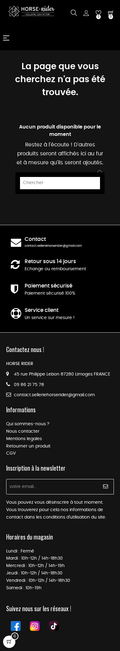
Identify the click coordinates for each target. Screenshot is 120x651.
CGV (11, 453)
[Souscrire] (106, 486)
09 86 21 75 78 (29, 385)
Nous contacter (22, 431)
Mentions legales (24, 439)
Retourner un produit (28, 446)
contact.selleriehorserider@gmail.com (53, 245)
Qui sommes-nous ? (27, 424)
